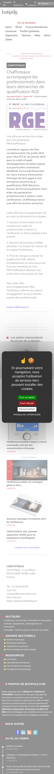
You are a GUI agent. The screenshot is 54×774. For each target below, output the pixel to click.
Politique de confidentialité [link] (27, 414)
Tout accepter (27, 397)
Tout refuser (27, 403)
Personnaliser (27, 409)
